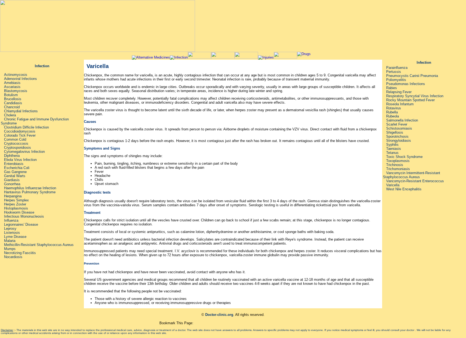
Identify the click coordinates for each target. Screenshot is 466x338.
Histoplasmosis (16, 208)
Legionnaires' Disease (21, 224)
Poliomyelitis (396, 80)
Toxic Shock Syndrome (404, 157)
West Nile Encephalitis (404, 189)
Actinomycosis (15, 75)
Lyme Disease (14, 237)
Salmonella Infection (402, 120)
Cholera (10, 115)
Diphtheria (12, 156)
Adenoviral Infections (20, 79)
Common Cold (15, 139)
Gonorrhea (12, 184)
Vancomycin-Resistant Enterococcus (415, 181)
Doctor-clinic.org (219, 315)
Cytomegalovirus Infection (24, 152)
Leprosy (10, 229)
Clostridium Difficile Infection (26, 127)
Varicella (392, 185)
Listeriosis (12, 233)
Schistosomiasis (399, 128)
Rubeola (392, 116)
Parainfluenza (396, 68)
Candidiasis (13, 103)
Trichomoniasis (398, 169)
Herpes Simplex (16, 200)
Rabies (391, 88)
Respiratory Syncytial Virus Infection (414, 96)
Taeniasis (393, 149)
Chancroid (12, 107)
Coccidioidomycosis (19, 131)
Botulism (11, 95)
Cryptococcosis (16, 143)
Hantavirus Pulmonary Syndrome (30, 192)
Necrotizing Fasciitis (20, 253)
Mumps (10, 249)
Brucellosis (12, 99)
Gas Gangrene (15, 172)
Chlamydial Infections (21, 111)
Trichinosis (394, 165)
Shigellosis (394, 132)
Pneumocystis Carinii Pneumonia (412, 76)
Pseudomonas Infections (405, 84)
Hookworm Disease (19, 212)
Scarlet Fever (396, 124)
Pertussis (393, 72)
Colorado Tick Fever (20, 135)
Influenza (11, 220)
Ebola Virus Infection (20, 160)
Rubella (392, 112)
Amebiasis (12, 83)
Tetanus (392, 153)
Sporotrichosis (397, 136)
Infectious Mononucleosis (24, 216)
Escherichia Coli (16, 168)
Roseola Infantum (400, 104)
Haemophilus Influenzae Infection (30, 188)
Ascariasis (12, 87)
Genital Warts (14, 176)
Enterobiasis (13, 164)
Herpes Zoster (15, 204)
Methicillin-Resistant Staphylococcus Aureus (39, 245)
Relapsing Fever (398, 92)
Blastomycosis (15, 91)
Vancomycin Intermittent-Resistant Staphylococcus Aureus (411, 175)
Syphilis (392, 145)
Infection (42, 66)
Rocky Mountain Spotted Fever (410, 100)
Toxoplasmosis (398, 161)
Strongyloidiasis (398, 140)
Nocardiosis (13, 257)
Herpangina (13, 196)
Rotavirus (393, 108)
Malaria (9, 241)
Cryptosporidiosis (17, 148)
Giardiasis (12, 180)
